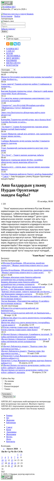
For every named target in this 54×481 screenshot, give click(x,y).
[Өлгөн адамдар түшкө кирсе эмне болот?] (20, 327)
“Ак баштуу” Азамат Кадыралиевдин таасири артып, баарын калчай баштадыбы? (25, 128)
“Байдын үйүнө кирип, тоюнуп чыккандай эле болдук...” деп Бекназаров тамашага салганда (26, 292)
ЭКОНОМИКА (13, 56)
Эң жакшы (9, 381)
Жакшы (7, 384)
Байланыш (11, 422)
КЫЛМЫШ (11, 60)
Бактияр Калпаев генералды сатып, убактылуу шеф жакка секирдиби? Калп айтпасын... (27, 92)
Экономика (11, 432)
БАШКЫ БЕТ (12, 49)
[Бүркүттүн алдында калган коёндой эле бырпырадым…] (27, 310)
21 (15, 463)
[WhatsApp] (11, 43)
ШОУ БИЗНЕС (13, 58)
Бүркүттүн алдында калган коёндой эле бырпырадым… (26, 313)
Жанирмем (11, 434)
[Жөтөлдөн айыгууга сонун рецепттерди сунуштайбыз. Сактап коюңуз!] (27, 320)
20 (12, 463)
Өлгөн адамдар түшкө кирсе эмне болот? (19, 329)
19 (9, 463)
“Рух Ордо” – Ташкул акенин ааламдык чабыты (22, 155)
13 (12, 460)
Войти (17, 16)
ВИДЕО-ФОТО (13, 63)
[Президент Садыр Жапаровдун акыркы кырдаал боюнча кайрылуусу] (27, 358)
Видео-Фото (9, 438)
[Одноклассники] (7, 43)
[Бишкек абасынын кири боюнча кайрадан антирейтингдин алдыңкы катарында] (27, 279)
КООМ (9, 53)
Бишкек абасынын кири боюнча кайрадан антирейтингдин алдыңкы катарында (20, 283)
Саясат (9, 427)
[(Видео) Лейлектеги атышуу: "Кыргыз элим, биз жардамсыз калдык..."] (27, 349)
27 (12, 466)
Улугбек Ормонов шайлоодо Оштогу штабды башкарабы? (27, 174)
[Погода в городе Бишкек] (17, 14)
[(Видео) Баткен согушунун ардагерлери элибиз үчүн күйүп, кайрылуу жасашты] (27, 368)
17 (2, 463)
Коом (8, 429)
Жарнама (10, 420)
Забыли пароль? (8, 29)
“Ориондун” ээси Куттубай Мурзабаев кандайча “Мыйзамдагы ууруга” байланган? (22, 106)
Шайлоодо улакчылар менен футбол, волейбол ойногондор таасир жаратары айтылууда (22, 161)
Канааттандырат (11, 386)
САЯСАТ (10, 51)
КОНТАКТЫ (12, 65)
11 (6, 460)
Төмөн (7, 389)
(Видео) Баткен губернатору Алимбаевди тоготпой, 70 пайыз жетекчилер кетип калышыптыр (25, 340)
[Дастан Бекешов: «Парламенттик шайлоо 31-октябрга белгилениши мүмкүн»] (27, 299)
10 (2, 460)
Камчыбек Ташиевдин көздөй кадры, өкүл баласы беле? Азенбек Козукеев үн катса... (26, 120)
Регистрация (6, 16)
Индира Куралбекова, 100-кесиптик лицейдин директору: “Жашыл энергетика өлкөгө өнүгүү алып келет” (27, 271)
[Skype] (15, 43)
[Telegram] (18, 43)
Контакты (10, 441)
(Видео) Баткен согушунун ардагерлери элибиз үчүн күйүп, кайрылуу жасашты (24, 371)
